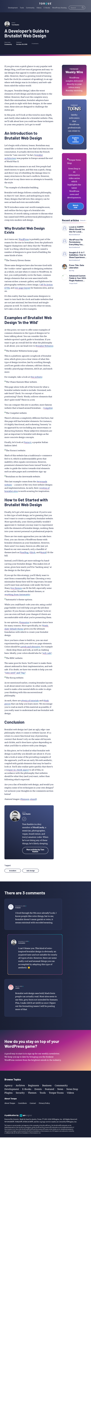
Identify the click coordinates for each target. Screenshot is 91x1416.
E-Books (26, 1089)
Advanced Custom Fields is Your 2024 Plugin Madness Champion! (77, 278)
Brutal (43, 552)
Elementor (24, 622)
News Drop (72, 1089)
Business (47, 1085)
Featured (49, 1089)
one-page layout (22, 288)
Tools (43, 1092)
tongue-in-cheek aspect (17, 770)
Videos (70, 1092)
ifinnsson (24, 799)
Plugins (8, 1092)
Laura (17, 988)
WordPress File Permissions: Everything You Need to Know (76, 242)
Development (11, 1089)
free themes (16, 588)
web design (30, 871)
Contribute (22, 1103)
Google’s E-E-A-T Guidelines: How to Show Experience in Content (77, 254)
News (60, 1089)
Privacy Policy (44, 1103)
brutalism (12, 871)
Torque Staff (73, 283)
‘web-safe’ (47, 653)
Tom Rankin (15, 25)
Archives (20, 1085)
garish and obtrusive (30, 647)
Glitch (32, 552)
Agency (8, 1085)
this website (36, 377)
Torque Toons (56, 1092)
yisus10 (33, 799)
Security (20, 1092)
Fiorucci (27, 442)
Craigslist (48, 408)
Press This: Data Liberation (76, 266)
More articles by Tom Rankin (35, 850)
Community (8, 44)
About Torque (9, 1103)
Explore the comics (75, 140)
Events (38, 1089)
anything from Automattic (17, 594)
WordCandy (38, 827)
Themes (32, 1092)
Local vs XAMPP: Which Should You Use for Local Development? (77, 229)
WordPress (24, 239)
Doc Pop (71, 270)
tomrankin (21, 943)
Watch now (75, 206)
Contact (33, 1103)
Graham (18, 908)
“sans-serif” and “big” (15, 673)
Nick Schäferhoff (74, 234)
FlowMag (24, 552)
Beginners (33, 1085)
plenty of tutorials (30, 700)
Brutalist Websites (44, 346)
